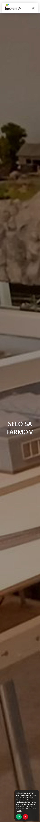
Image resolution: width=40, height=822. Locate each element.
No (25, 817)
